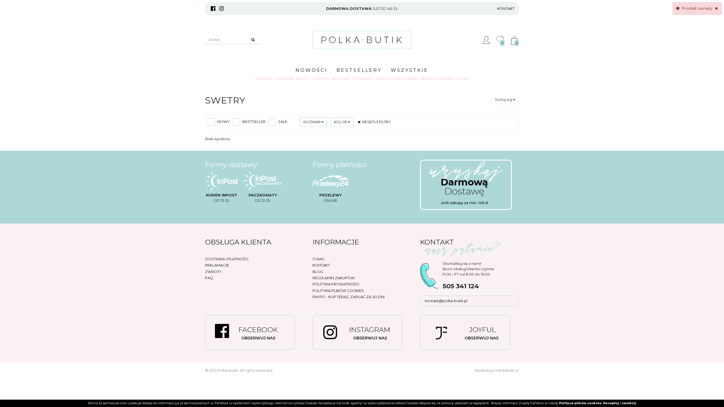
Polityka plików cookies (338, 291)
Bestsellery (359, 70)
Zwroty (213, 272)
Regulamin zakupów (334, 278)
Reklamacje (217, 265)
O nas (318, 259)
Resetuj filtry (376, 122)
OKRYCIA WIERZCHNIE (396, 79)
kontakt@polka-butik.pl (446, 301)
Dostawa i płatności (226, 259)
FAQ (209, 278)
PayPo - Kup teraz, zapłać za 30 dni (349, 297)
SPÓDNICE (362, 79)
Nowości (311, 70)
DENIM (463, 79)
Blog (318, 272)
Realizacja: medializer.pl (497, 370)
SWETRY (320, 79)
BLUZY (302, 79)
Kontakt (505, 9)
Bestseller (254, 122)
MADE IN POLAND (437, 79)
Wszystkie (409, 70)
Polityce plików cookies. (580, 403)
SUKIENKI (263, 79)
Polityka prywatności (336, 284)
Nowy (223, 122)
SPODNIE (284, 79)
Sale (282, 122)
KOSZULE (340, 79)
